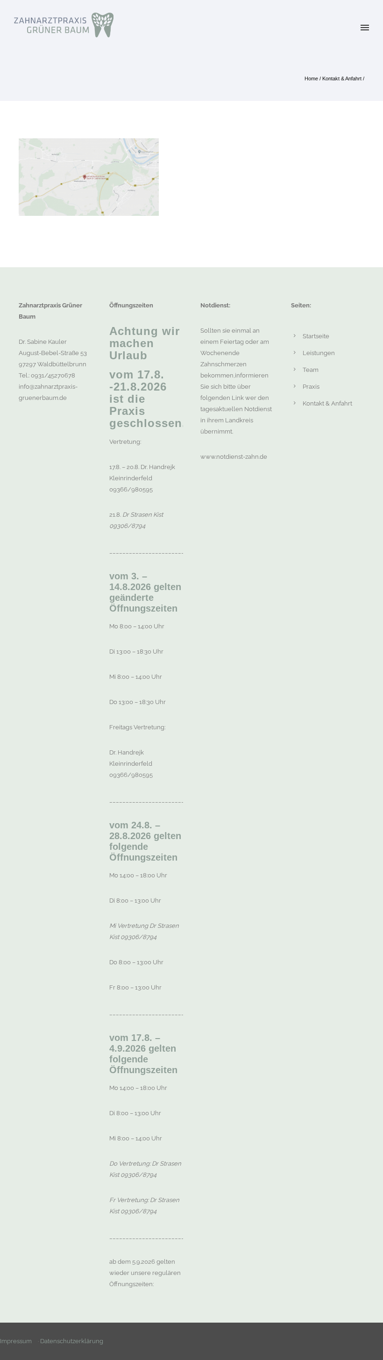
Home (311, 78)
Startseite (316, 336)
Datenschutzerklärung (71, 1341)
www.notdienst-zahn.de (233, 456)
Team (311, 369)
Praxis (311, 386)
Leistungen (319, 352)
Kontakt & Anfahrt (342, 78)
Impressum (16, 1341)
